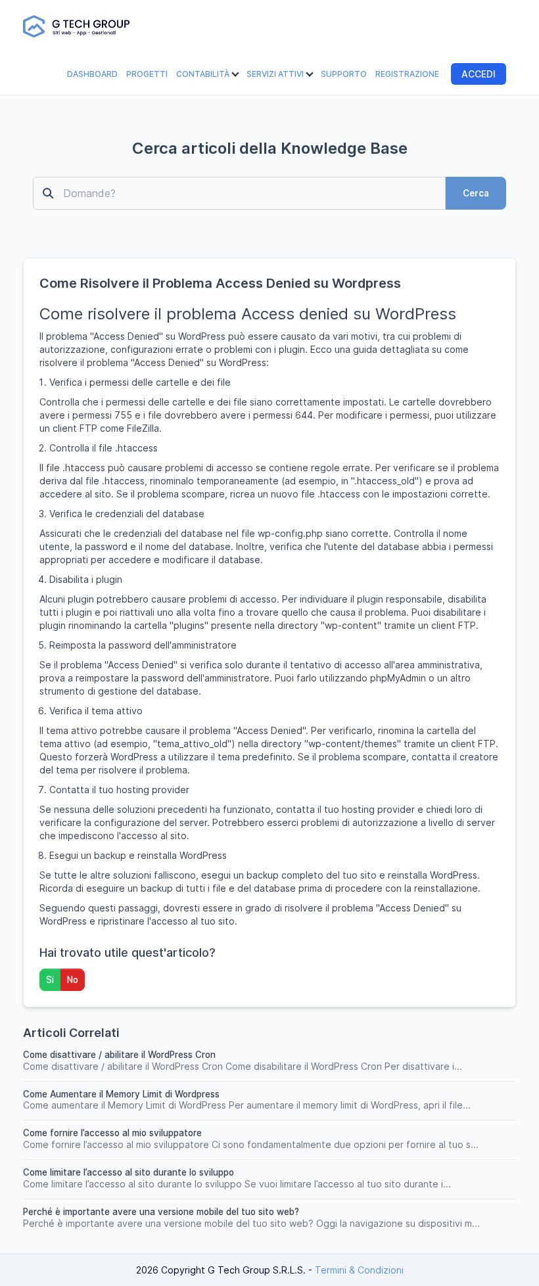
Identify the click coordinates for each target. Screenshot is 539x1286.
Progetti (147, 74)
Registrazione (407, 74)
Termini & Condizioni (359, 1269)
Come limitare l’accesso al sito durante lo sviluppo (128, 1172)
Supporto (344, 74)
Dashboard (92, 74)
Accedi (478, 74)
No (72, 980)
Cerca (476, 193)
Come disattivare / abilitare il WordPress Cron (119, 1054)
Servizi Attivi (276, 74)
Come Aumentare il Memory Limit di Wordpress (121, 1094)
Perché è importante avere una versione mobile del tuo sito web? (161, 1211)
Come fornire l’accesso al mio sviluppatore (112, 1133)
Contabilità (203, 74)
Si (50, 980)
